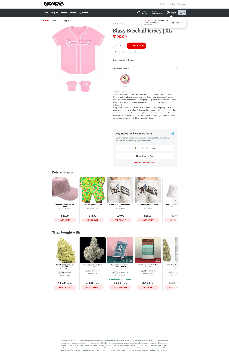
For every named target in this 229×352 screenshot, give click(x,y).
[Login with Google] (173, 22)
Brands (64, 13)
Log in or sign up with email (145, 162)
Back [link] (47, 20)
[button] (164, 22)
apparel (67, 20)
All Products (56, 20)
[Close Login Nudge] (183, 22)
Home (45, 13)
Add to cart (65, 220)
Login (173, 13)
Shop (53, 13)
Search (85, 13)
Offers (73, 13)
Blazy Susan (118, 24)
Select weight (65, 287)
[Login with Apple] (178, 22)
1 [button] (116, 45)
